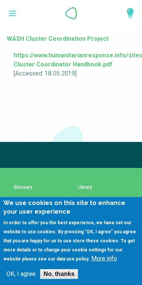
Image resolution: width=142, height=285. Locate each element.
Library (85, 187)
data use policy (72, 259)
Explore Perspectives (127, 13)
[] (13, 13)
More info (104, 259)
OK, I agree (21, 274)
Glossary (23, 187)
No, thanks (59, 274)
